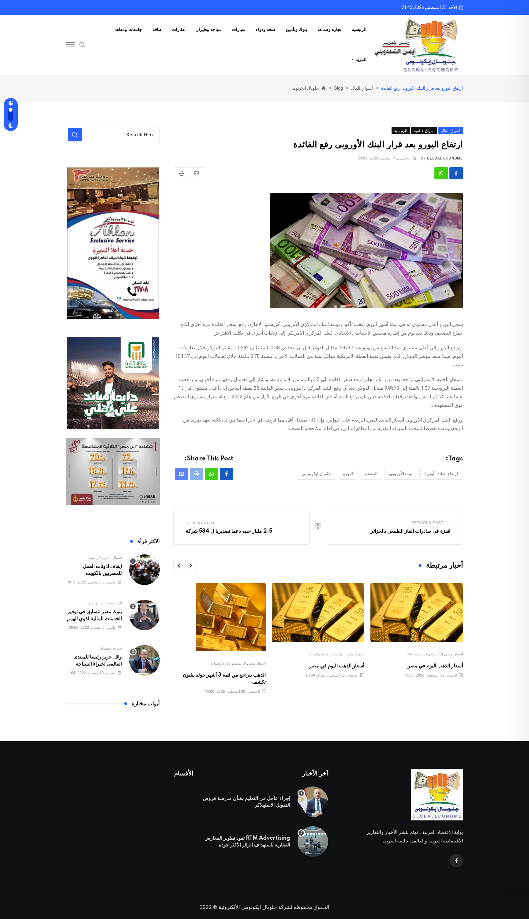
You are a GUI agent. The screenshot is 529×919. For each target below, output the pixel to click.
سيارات (239, 29)
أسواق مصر (454, 654)
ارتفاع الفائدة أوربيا (441, 473)
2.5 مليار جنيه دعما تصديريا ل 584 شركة (229, 531)
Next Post (204, 523)
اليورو (348, 473)
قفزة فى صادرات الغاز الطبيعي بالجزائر (410, 531)
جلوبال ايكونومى (316, 473)
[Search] (82, 44)
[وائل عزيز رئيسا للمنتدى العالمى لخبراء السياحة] (144, 660)
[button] (190, 565)
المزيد (361, 59)
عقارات (178, 29)
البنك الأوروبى (401, 473)
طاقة (157, 29)
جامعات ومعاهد (128, 29)
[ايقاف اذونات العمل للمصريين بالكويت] (144, 569)
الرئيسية (359, 29)
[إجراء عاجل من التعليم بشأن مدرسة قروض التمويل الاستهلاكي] (313, 801)
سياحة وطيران (209, 29)
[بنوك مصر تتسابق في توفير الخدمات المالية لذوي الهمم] (144, 615)
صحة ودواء (266, 29)
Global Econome (445, 158)
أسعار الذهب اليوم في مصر (435, 666)
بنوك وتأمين (296, 29)
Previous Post (427, 523)
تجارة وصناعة (329, 29)
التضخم (371, 473)
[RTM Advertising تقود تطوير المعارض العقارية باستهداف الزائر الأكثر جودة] (313, 841)
